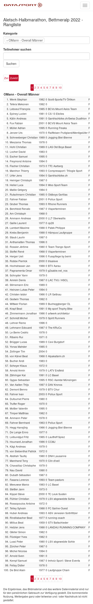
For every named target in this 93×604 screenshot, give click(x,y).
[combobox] (46, 40)
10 (60, 87)
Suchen (11, 63)
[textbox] (51, 40)
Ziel (6, 78)
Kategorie (10, 33)
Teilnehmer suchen (17, 49)
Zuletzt (14, 78)
